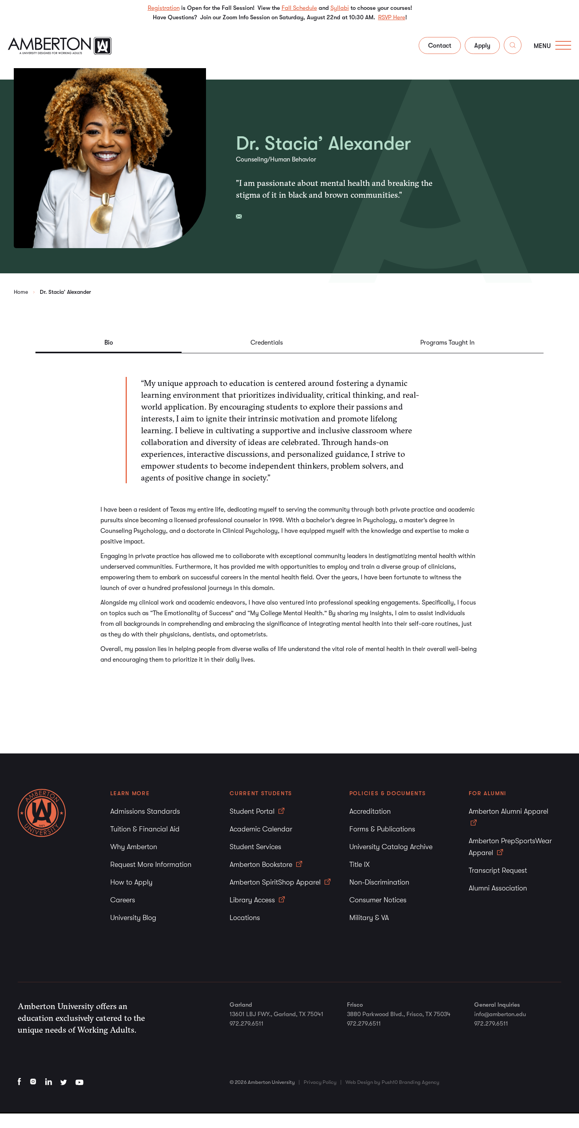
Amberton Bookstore (262, 864)
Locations (245, 918)
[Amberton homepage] (59, 52)
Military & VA (369, 918)
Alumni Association (498, 888)
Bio (108, 342)
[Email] (239, 216)
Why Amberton (133, 847)
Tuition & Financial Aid (145, 829)
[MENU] (563, 45)
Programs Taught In (447, 342)
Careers (122, 900)
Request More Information (150, 864)
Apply (482, 45)
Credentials (267, 342)
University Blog (133, 918)
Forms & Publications (382, 829)
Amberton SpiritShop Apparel (276, 882)
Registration (164, 7)
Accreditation (370, 811)
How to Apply (131, 882)
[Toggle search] (512, 46)
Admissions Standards (145, 811)
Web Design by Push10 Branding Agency (392, 1082)
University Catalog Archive (390, 847)
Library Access (253, 900)
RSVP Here (391, 17)
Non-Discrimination (379, 882)
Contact (439, 45)
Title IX (359, 864)
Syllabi (339, 7)
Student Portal (253, 811)
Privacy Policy (320, 1082)
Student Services (255, 847)
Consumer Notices (377, 900)
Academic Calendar (261, 829)
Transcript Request (498, 870)
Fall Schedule (299, 7)
